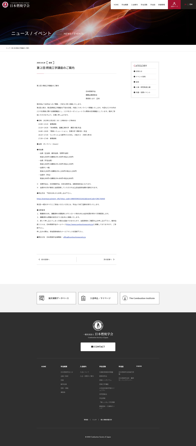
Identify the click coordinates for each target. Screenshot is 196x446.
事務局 (63, 392)
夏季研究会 (103, 376)
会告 (137, 81)
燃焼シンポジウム (105, 380)
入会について (84, 372)
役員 (62, 380)
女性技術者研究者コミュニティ (107, 389)
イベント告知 (141, 76)
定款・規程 (64, 388)
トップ (8, 48)
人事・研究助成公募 (143, 87)
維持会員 (64, 384)
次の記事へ (108, 259)
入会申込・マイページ (100, 298)
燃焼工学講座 (104, 384)
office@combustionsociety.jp (74, 237)
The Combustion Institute (142, 298)
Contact (99, 347)
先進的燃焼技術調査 (106, 372)
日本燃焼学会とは (67, 372)
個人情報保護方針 (106, 420)
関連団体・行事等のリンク (107, 407)
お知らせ (139, 71)
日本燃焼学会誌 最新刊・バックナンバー (126, 379)
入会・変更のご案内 (87, 376)
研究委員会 (103, 394)
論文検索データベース (58, 298)
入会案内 (134, 4)
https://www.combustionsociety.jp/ (79, 224)
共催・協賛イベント (143, 92)
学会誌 (152, 4)
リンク (94, 420)
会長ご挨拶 (64, 376)
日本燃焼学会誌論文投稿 (126, 373)
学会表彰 (102, 398)
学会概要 (125, 4)
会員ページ (174, 6)
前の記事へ (45, 259)
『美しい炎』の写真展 (107, 402)
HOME (116, 4)
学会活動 (144, 4)
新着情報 (161, 4)
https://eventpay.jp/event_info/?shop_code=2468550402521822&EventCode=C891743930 (71, 198)
